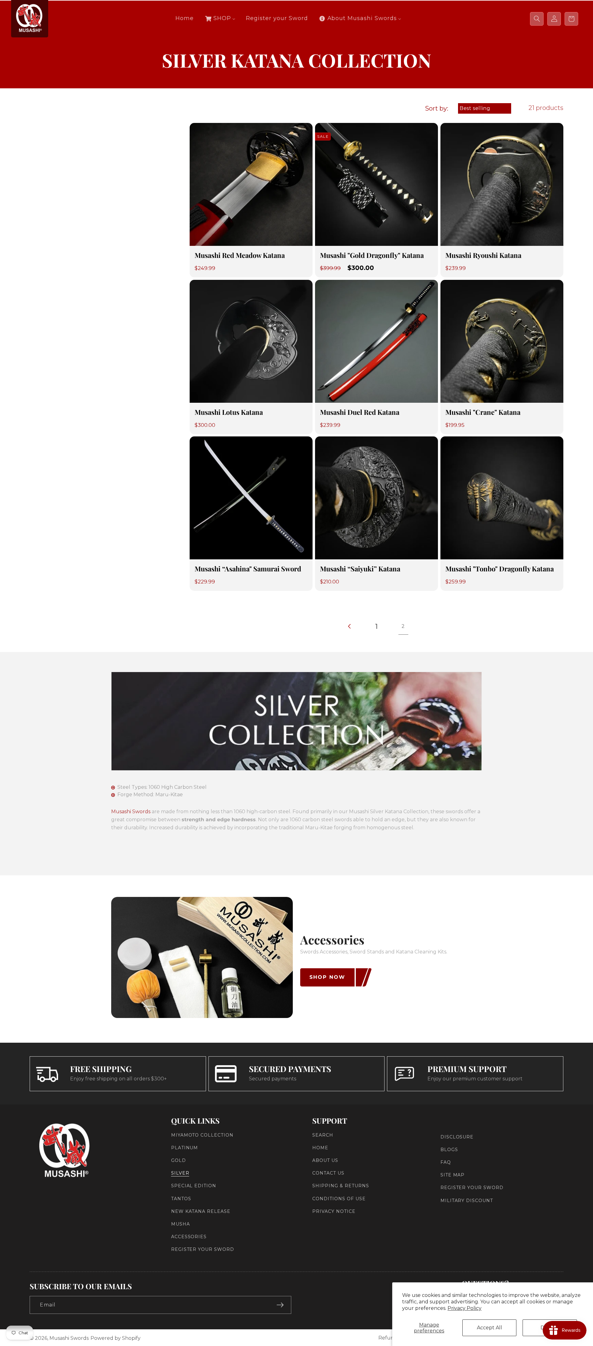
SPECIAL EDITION (193, 1186)
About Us (325, 1160)
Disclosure (457, 1137)
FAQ (445, 1162)
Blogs (449, 1149)
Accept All (489, 1328)
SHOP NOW (327, 977)
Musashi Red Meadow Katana (240, 255)
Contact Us (328, 1173)
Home (320, 1147)
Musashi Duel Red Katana (359, 412)
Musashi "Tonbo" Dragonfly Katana (499, 568)
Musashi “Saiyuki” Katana (360, 568)
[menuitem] (184, 18)
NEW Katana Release (200, 1211)
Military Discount (466, 1200)
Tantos (181, 1198)
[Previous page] (350, 626)
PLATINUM (184, 1147)
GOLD (178, 1160)
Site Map (452, 1175)
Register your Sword (202, 1249)
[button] (536, 18)
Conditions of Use (338, 1198)
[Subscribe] (280, 1305)
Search (322, 1135)
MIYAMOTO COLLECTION (202, 1135)
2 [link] (403, 626)
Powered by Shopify (115, 1338)
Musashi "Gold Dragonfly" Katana (372, 255)
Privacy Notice (333, 1211)
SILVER (180, 1173)
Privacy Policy (465, 1308)
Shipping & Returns (340, 1186)
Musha (180, 1224)
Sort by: (436, 108)
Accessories (189, 1236)
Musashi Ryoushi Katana (483, 255)
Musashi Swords (130, 811)
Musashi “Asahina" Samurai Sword (248, 568)
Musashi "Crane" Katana (482, 412)
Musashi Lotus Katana (229, 412)
